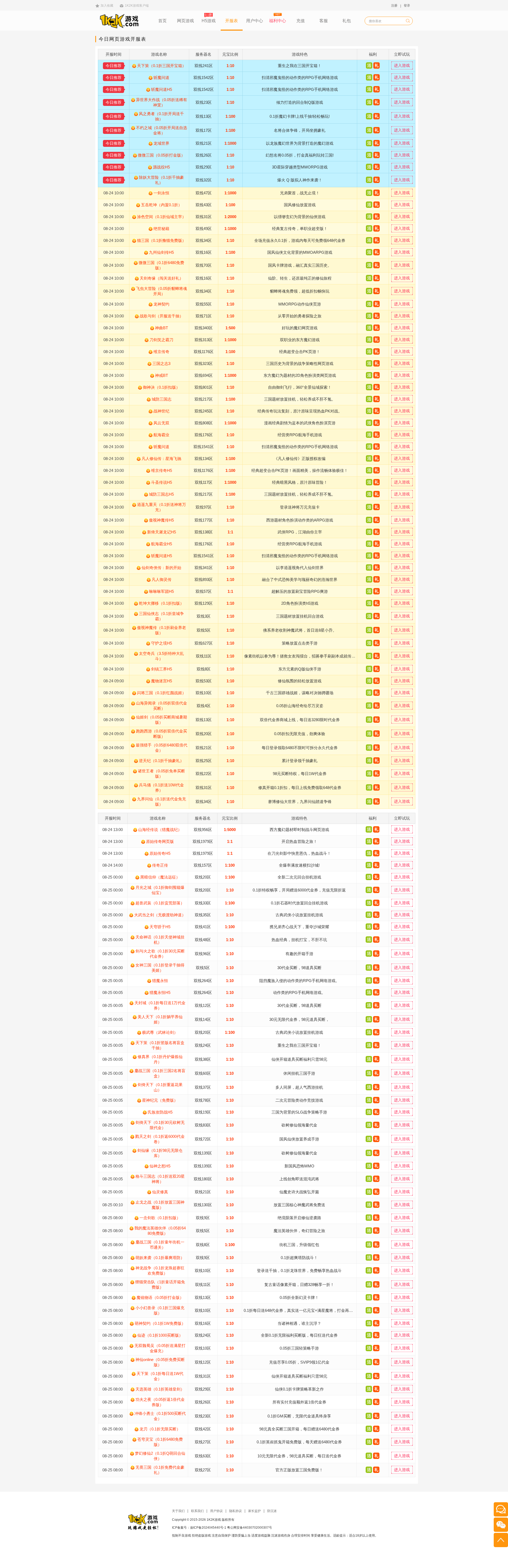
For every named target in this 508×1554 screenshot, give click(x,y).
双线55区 (204, 304)
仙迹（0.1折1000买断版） (160, 1335)
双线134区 (203, 458)
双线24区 (203, 1045)
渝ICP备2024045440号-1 (208, 1527)
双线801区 (203, 387)
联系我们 (197, 1511)
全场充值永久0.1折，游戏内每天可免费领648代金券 (299, 240)
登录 (407, 5)
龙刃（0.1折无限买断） (159, 1429)
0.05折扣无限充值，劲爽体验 (299, 733)
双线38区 (203, 1059)
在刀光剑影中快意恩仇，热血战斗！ (299, 853)
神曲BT (161, 328)
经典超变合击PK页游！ (299, 351)
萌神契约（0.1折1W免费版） (160, 1323)
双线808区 (203, 423)
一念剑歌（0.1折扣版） (159, 1217)
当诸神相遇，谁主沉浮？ (299, 1323)
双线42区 (203, 1429)
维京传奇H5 (161, 470)
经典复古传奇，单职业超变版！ (300, 228)
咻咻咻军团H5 (161, 591)
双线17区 (204, 130)
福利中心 (277, 20)
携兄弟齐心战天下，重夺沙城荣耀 (299, 926)
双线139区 (203, 1153)
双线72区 (203, 1139)
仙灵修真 (160, 1192)
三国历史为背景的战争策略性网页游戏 (299, 363)
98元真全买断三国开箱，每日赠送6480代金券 (299, 1429)
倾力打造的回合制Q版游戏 (299, 102)
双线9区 (203, 1217)
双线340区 (203, 328)
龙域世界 (161, 143)
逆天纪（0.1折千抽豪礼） (161, 760)
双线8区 (204, 669)
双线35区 (203, 915)
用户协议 (216, 1511)
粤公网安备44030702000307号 (249, 1527)
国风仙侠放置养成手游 (299, 1139)
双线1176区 (204, 351)
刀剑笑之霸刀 (161, 339)
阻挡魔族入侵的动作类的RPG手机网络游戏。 (299, 980)
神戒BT (161, 375)
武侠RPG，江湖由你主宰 (300, 532)
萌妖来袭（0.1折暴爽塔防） (159, 1257)
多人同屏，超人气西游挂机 (299, 1087)
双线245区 (203, 411)
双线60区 (203, 1073)
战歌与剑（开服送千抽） (161, 316)
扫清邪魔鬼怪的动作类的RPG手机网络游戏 (300, 77)
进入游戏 (402, 65)
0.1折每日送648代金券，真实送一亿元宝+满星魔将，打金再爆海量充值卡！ (310, 1310)
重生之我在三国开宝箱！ (299, 65)
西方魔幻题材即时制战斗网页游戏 (299, 829)
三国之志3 (161, 363)
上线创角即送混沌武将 (299, 1179)
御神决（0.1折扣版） (161, 387)
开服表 (231, 20)
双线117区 (203, 482)
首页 (162, 20)
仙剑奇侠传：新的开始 (161, 567)
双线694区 (203, 375)
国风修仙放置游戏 (300, 205)
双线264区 (203, 980)
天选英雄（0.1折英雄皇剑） (159, 1389)
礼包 (346, 20)
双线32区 (204, 180)
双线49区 (204, 228)
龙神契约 (161, 304)
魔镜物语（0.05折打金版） (160, 1297)
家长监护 (254, 1511)
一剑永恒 (161, 193)
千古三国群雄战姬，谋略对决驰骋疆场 (299, 693)
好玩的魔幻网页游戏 (300, 328)
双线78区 (203, 1100)
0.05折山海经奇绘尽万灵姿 (299, 705)
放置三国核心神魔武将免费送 (299, 1205)
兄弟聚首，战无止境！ (300, 193)
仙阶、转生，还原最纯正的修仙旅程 (300, 278)
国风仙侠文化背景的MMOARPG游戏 (299, 252)
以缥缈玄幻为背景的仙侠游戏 (299, 216)
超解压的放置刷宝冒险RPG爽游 (299, 591)
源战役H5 (161, 167)
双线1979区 (203, 841)
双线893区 (203, 579)
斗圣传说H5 (161, 482)
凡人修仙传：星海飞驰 (161, 458)
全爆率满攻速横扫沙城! (299, 865)
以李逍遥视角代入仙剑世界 (300, 567)
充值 (300, 20)
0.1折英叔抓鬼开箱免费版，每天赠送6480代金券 (299, 1442)
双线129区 (203, 603)
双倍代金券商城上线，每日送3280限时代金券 (300, 719)
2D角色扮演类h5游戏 (299, 603)
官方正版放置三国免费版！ (299, 1470)
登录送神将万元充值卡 (300, 507)
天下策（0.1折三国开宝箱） (161, 65)
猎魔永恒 (160, 980)
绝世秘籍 (161, 228)
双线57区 (204, 591)
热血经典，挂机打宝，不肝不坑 (299, 939)
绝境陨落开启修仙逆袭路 (299, 1217)
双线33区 (203, 903)
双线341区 (203, 567)
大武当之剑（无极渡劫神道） (160, 915)
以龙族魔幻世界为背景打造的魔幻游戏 (299, 143)
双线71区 (204, 316)
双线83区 (203, 1125)
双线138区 (203, 532)
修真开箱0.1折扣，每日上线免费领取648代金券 (299, 787)
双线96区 (203, 953)
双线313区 (203, 339)
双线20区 (204, 733)
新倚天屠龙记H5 (161, 532)
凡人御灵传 (161, 579)
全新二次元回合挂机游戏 (299, 877)
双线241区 (203, 65)
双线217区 (203, 399)
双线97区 (204, 507)
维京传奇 (161, 351)
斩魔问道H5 (161, 89)
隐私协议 (235, 1511)
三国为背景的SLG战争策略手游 (299, 1112)
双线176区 (203, 435)
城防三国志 (161, 399)
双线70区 (204, 265)
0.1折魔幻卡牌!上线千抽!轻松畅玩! (300, 116)
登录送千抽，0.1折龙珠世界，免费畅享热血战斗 (299, 1270)
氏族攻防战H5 (160, 1112)
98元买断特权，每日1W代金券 (299, 773)
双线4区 (204, 705)
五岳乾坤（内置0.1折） (161, 205)
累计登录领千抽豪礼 (300, 760)
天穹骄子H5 (159, 926)
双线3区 (204, 616)
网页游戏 (185, 20)
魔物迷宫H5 (161, 681)
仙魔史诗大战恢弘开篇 (299, 1192)
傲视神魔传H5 (161, 520)
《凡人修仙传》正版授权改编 (299, 458)
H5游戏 (209, 20)
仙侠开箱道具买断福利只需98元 (299, 1059)
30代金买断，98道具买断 (299, 967)
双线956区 (203, 829)
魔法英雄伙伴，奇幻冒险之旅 (299, 1230)
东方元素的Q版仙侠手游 (299, 669)
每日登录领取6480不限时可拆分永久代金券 (300, 747)
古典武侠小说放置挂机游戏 (299, 915)
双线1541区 (203, 446)
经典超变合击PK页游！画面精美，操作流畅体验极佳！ (299, 470)
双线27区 (203, 1442)
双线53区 (204, 681)
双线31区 (204, 216)
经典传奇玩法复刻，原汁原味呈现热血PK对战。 (299, 411)
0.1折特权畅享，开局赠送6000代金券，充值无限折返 (299, 890)
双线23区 (204, 102)
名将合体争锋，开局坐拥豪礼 (299, 130)
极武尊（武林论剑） (160, 1032)
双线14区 (203, 1019)
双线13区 (204, 116)
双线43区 (204, 205)
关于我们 (178, 1511)
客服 (323, 20)
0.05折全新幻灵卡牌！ (299, 1297)
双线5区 (204, 630)
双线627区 (203, 643)
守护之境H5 (161, 643)
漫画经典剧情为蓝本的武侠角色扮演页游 (299, 423)
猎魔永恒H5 (159, 992)
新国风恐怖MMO (299, 1166)
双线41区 (203, 926)
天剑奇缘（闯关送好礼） (161, 278)
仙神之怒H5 (159, 1166)
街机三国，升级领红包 (299, 1244)
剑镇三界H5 (161, 669)
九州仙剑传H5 (161, 252)
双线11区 (203, 656)
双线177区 (203, 520)
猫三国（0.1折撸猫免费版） (161, 240)
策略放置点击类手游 (300, 643)
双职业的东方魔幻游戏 (300, 339)
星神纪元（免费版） (160, 1100)
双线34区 (204, 240)
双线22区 (204, 773)
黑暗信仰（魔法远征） (160, 877)
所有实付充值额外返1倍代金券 (299, 1402)
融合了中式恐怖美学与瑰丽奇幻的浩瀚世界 (299, 579)
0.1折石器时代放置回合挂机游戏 (299, 903)
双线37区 (203, 1087)
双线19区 (203, 1112)
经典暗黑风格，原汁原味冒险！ (300, 482)
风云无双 (161, 423)
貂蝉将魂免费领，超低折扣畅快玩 (299, 291)
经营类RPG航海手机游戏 (300, 435)
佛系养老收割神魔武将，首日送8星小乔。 (300, 630)
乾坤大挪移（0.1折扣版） (161, 603)
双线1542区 (203, 77)
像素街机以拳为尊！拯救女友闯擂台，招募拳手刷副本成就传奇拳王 (303, 656)
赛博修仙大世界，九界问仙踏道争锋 (300, 801)
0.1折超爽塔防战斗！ (299, 1257)
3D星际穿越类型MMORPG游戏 (300, 167)
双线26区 (204, 155)
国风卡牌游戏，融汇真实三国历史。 (300, 265)
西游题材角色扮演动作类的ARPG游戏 (299, 520)
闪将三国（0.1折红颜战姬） (161, 693)
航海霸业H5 (161, 544)
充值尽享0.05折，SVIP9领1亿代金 (299, 1362)
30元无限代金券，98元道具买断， (299, 1019)
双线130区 (203, 1205)
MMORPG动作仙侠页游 (299, 304)
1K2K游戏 (214, 1520)
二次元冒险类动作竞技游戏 (299, 1100)
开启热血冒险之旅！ (299, 841)
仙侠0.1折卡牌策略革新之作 (299, 1389)
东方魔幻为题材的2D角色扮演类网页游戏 (300, 375)
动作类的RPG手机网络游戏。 (299, 992)
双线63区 (203, 1456)
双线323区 (203, 363)
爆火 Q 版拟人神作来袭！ (299, 180)
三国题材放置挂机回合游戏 (300, 616)
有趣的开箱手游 (299, 953)
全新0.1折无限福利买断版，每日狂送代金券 (299, 1335)
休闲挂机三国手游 (299, 1073)
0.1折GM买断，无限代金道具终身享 (299, 1416)
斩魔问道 (161, 77)
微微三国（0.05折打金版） (161, 155)
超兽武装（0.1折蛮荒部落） (159, 903)
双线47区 (204, 193)
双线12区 (203, 1005)
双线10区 (204, 693)
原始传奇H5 (159, 853)
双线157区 (203, 865)
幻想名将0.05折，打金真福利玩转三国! (300, 155)
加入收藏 (107, 5)
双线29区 (204, 167)
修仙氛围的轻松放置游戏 (299, 681)
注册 (394, 5)
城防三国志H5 (161, 494)
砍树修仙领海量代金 (299, 1125)
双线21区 (204, 143)
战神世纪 (161, 411)
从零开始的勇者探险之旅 (299, 316)
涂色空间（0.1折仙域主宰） (161, 216)
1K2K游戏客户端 (137, 5)
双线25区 (204, 760)
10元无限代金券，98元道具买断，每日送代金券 (299, 1456)
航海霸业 (161, 435)
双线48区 (203, 939)
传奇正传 (160, 865)
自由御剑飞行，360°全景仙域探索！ (300, 387)
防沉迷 (272, 1511)
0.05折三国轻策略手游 (299, 1348)
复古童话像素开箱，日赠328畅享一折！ (299, 1284)
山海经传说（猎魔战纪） (160, 829)
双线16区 (204, 252)
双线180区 (203, 1179)
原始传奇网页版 (160, 841)
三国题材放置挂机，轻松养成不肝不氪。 (299, 399)
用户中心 (254, 20)
